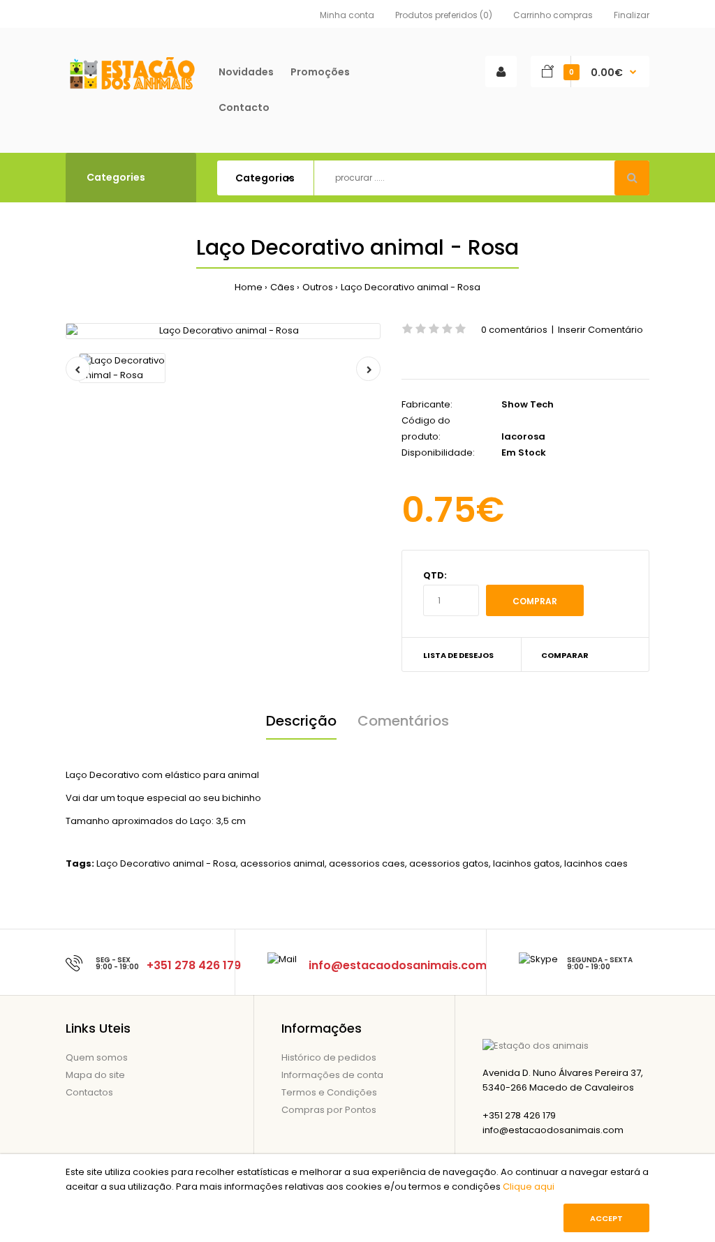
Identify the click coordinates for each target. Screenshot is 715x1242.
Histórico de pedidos (328, 1057)
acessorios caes (367, 863)
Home (249, 287)
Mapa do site (95, 1075)
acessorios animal (282, 863)
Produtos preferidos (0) (443, 15)
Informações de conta (332, 1075)
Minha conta (347, 15)
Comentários (403, 721)
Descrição (301, 721)
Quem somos (97, 1057)
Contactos (89, 1092)
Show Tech (527, 404)
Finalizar (631, 15)
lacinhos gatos (526, 863)
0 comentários (514, 329)
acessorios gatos (449, 863)
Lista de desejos (458, 655)
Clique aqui (528, 1186)
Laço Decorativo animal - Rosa (410, 287)
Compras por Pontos (328, 1109)
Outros (317, 287)
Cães (282, 287)
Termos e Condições (329, 1092)
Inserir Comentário (600, 329)
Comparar (565, 655)
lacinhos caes (596, 863)
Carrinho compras (553, 15)
